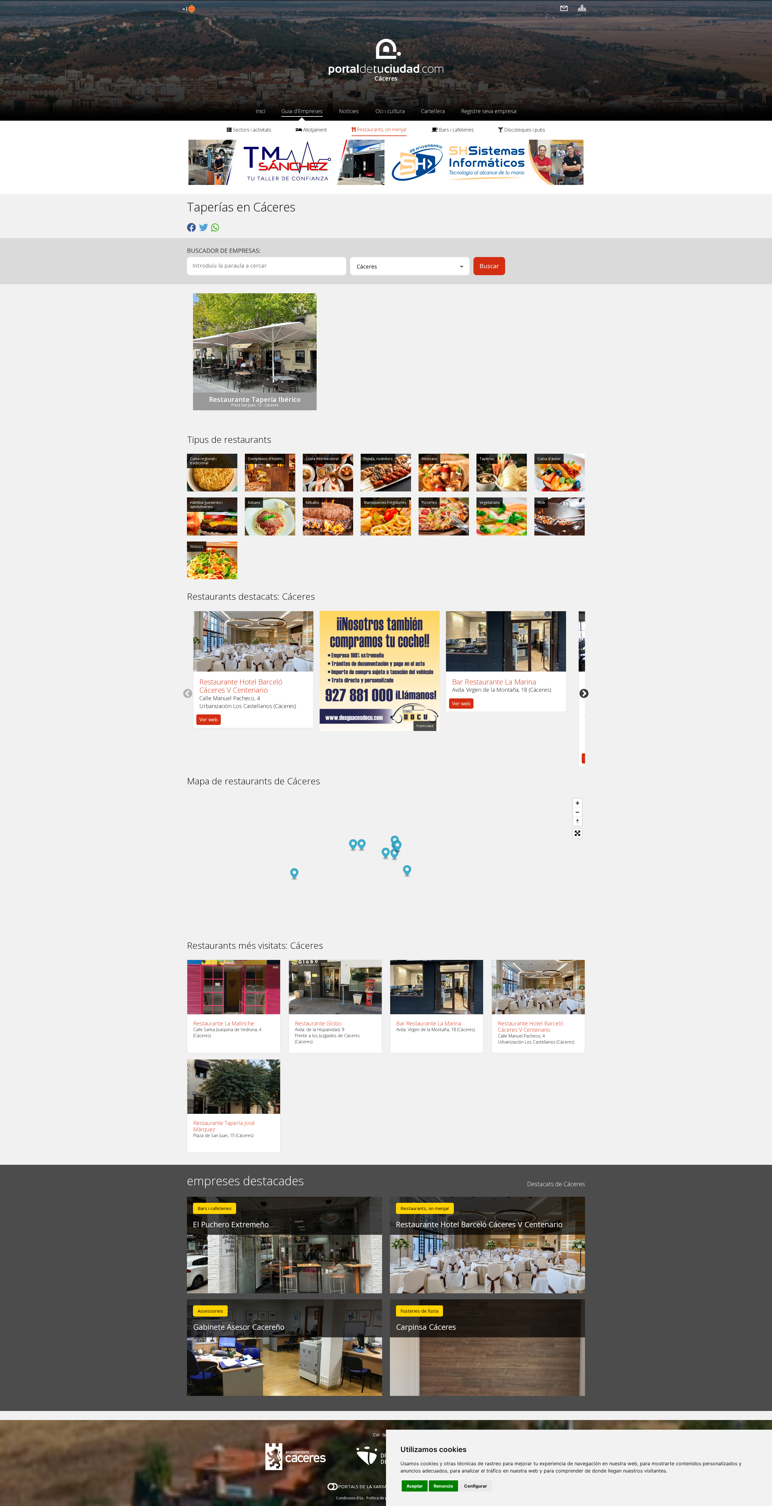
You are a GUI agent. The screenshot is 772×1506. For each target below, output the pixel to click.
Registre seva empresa (488, 111)
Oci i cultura (390, 111)
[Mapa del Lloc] (582, 8)
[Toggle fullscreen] (577, 833)
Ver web (208, 719)
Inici (260, 111)
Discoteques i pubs (524, 129)
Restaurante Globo (318, 1023)
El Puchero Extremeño (231, 1224)
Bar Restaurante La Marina (494, 682)
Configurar (475, 1486)
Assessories (210, 1311)
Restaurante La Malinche (223, 1023)
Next (584, 693)
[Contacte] (563, 8)
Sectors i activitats (251, 129)
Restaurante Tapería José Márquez (224, 1126)
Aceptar (415, 1486)
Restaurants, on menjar (381, 129)
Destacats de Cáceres (556, 1184)
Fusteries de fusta (419, 1311)
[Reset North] (577, 821)
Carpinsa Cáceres (426, 1327)
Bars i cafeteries (456, 129)
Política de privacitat (383, 1498)
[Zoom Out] (577, 812)
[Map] (386, 863)
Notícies (349, 111)
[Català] (188, 9)
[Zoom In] (577, 803)
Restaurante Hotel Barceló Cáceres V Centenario (240, 686)
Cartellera (433, 111)
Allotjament (314, 129)
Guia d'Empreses (302, 111)
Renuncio (443, 1486)
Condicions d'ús (349, 1498)
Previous (187, 693)
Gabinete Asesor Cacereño (238, 1327)
